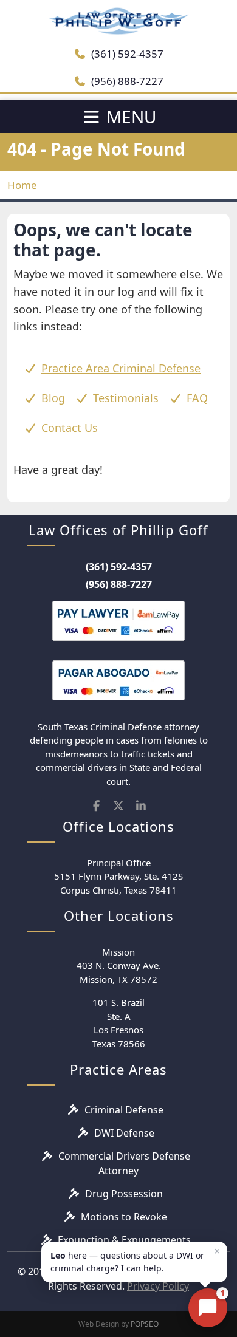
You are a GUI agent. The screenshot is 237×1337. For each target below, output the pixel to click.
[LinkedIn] (141, 806)
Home (22, 185)
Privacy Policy (158, 1286)
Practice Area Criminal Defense (121, 368)
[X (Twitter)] (119, 806)
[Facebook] (96, 806)
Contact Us (69, 427)
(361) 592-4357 (126, 54)
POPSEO (145, 1324)
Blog (53, 398)
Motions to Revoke (124, 1216)
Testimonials (126, 398)
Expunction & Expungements (124, 1239)
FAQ (197, 398)
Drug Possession (124, 1193)
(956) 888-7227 (126, 81)
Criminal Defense (123, 1109)
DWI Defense (124, 1133)
